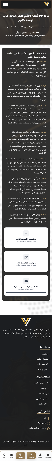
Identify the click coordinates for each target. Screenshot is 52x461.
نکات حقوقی (43, 404)
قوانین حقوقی (21, 32)
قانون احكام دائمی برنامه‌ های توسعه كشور (31, 35)
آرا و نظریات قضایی (40, 383)
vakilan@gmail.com (37, 428)
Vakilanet (42, 423)
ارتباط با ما (43, 393)
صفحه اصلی (34, 32)
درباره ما (44, 388)
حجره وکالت (43, 369)
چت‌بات (45, 354)
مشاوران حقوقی (42, 359)
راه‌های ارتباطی (42, 398)
